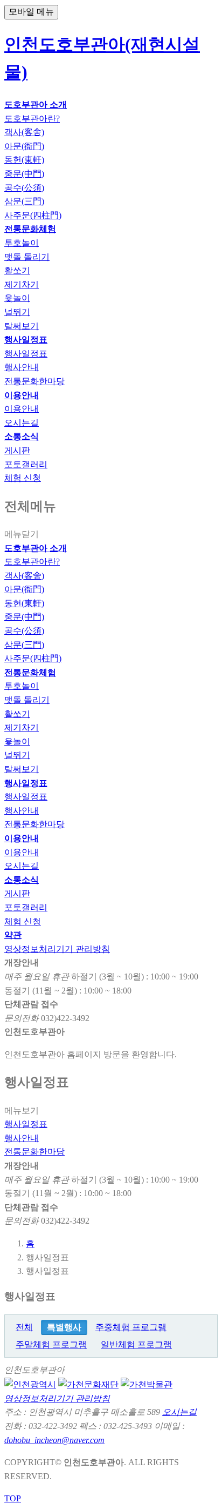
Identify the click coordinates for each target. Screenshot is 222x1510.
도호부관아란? (32, 561)
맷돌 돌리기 (27, 699)
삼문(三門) (24, 644)
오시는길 (21, 865)
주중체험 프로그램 (130, 1327)
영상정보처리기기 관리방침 (57, 949)
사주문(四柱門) (32, 658)
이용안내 (21, 852)
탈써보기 (21, 769)
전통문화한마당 (34, 824)
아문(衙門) (24, 589)
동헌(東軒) (24, 603)
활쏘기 (17, 714)
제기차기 (21, 727)
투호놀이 (21, 685)
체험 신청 (22, 921)
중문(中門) (24, 616)
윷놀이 (17, 741)
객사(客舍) (24, 575)
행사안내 (21, 810)
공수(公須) (24, 630)
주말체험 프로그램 (51, 1344)
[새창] (30, 1383)
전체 (24, 1327)
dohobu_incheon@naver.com (54, 1440)
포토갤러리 (25, 907)
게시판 (17, 893)
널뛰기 (17, 755)
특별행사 (64, 1327)
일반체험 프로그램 (136, 1344)
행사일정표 (25, 796)
